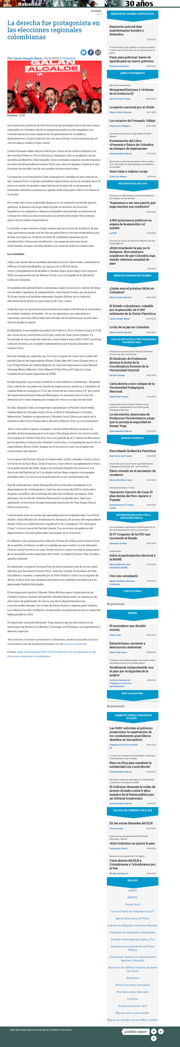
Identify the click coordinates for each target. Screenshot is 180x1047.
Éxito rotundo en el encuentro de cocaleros (133, 473)
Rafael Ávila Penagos (119, 396)
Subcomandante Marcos (121, 153)
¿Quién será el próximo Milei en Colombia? (132, 290)
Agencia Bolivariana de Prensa (132, 918)
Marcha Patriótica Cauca (121, 480)
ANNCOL (132, 897)
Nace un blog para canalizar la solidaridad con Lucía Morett (131, 765)
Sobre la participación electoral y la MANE (133, 557)
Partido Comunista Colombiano (132, 985)
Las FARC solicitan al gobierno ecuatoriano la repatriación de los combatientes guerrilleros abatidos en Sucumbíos (131, 734)
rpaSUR (113, 233)
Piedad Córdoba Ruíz (119, 66)
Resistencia (132, 978)
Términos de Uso (82, 1029)
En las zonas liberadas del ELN (131, 823)
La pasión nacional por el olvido (132, 107)
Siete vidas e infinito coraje (129, 171)
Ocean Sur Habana (118, 176)
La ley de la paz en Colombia (129, 327)
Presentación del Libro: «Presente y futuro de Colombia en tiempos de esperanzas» (131, 144)
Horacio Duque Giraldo (120, 98)
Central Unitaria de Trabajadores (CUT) (133, 911)
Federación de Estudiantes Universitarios (132, 932)
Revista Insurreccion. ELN (132, 1006)
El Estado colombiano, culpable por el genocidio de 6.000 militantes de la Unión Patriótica (133, 310)
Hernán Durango (117, 375)
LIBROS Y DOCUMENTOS (132, 73)
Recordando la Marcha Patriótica (133, 451)
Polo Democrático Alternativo (133, 992)
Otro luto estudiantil (124, 576)
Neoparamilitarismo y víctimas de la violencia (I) (132, 91)
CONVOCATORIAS (133, 591)
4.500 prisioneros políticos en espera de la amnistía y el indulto (131, 224)
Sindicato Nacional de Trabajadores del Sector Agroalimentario (120, 683)
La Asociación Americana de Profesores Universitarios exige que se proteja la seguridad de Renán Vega (132, 420)
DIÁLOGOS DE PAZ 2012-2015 (132, 183)
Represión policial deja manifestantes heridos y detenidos (127, 30)
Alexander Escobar (118, 543)
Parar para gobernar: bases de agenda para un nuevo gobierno (132, 59)
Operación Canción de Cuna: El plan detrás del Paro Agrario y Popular (131, 496)
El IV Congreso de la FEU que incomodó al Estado (130, 536)
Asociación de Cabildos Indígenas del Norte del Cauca (132, 969)
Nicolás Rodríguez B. (119, 873)
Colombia (68, 58)
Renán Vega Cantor (118, 652)
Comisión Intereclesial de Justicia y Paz (133, 939)
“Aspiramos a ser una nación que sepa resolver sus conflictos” (133, 205)
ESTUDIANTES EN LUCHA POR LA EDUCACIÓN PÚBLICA (133, 516)
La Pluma (132, 999)
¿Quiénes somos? (135, 1032)
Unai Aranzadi (116, 828)
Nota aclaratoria (132, 693)
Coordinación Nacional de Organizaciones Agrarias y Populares (132, 958)
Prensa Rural (132, 904)
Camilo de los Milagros (120, 126)
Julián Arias (115, 635)
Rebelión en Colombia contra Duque (132, 13)
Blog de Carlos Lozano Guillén (132, 1013)
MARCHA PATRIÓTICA (132, 438)
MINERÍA (132, 612)
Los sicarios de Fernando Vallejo (133, 121)
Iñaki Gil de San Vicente (121, 456)
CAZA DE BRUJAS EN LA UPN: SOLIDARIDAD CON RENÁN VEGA (133, 341)
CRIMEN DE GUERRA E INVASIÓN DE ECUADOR (133, 717)
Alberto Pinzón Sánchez (121, 112)
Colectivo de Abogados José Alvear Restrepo (132, 925)
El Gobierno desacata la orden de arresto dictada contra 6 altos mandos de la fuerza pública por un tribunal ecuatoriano (132, 792)
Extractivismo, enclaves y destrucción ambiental (128, 645)
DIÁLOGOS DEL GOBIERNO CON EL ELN (132, 810)
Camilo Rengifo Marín (27, 58)
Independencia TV (118, 504)
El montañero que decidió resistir (128, 628)
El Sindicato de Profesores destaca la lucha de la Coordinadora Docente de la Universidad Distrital (129, 364)
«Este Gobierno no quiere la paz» (132, 843)
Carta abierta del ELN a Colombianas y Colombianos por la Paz (133, 864)
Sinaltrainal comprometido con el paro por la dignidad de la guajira (132, 671)
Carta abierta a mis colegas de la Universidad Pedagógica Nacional (132, 387)
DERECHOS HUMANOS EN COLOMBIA (133, 275)
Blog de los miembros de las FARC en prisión (132, 1020)
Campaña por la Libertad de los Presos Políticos (132, 948)
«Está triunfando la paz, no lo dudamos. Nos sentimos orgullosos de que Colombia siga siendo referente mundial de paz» (132, 255)
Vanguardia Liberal (118, 848)
